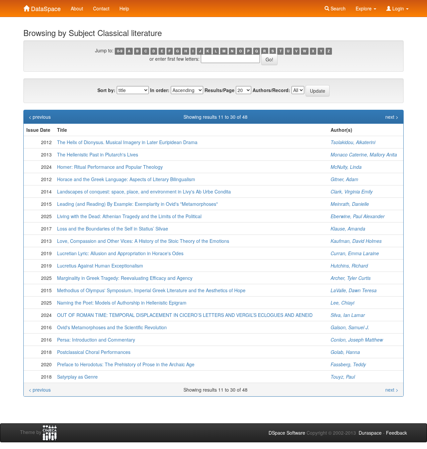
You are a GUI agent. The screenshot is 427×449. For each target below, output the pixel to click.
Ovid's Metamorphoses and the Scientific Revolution (112, 327)
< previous (40, 116)
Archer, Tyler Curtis (351, 278)
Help (124, 8)
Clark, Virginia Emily (352, 191)
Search (337, 8)
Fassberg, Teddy (348, 364)
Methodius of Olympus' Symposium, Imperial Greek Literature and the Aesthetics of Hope (151, 290)
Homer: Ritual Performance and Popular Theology (110, 166)
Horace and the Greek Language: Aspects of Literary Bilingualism (126, 179)
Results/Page (219, 90)
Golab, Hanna (345, 352)
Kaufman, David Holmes (356, 241)
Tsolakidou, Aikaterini (353, 142)
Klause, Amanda (348, 228)
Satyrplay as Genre (77, 376)
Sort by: (106, 90)
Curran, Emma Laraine (355, 253)
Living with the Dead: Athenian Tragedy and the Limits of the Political (129, 216)
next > (391, 116)
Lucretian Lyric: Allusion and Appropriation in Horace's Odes (120, 253)
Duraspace (370, 432)
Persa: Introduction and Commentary (96, 339)
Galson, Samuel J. (350, 327)
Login (398, 8)
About (77, 8)
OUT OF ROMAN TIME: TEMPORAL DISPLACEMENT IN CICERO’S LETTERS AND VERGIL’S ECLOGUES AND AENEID (185, 315)
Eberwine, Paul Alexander (358, 216)
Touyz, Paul (343, 376)
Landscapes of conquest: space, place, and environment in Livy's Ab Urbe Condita (144, 191)
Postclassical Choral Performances (93, 352)
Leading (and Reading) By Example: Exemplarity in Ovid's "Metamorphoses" (137, 203)
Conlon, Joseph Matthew (357, 339)
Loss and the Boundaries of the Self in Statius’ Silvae (112, 228)
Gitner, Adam (344, 179)
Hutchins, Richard (349, 265)
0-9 (119, 50)
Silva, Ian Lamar (348, 315)
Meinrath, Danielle (350, 203)
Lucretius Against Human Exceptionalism (100, 265)
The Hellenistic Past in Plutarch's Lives (97, 154)
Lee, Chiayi (342, 302)
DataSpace (45, 7)
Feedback (396, 432)
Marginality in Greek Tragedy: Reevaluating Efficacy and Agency (124, 278)
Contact (101, 8)
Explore (364, 8)
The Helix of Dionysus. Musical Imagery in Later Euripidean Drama (127, 142)
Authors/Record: (271, 90)
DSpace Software (287, 432)
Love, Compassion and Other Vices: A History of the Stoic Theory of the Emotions (143, 241)
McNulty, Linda (346, 166)
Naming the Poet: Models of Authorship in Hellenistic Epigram (121, 302)
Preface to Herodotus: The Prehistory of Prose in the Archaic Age (125, 364)
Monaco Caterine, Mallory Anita (364, 154)
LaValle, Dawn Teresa (354, 290)
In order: (159, 90)
